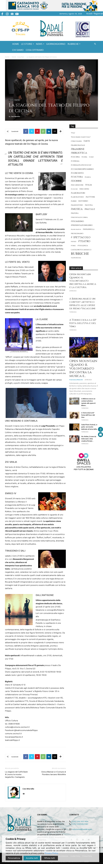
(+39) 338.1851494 (79, 821)
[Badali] (51, 28)
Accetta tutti (32, 858)
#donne (76, 181)
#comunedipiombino (82, 169)
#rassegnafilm (76, 229)
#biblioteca (79, 153)
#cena (84, 157)
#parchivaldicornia (79, 217)
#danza (88, 177)
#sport (73, 242)
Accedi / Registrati (94, 13)
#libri (73, 201)
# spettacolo (80, 237)
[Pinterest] (37, 131)
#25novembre (76, 141)
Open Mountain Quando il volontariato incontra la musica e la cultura (82, 281)
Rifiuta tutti (49, 858)
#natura (75, 213)
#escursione (77, 185)
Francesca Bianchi (76, 380)
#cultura (77, 177)
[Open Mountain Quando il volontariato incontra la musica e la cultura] (83, 347)
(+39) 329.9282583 (79, 824)
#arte (87, 141)
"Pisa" (73, 133)
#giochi (74, 189)
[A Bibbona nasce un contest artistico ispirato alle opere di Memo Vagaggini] (74, 401)
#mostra (89, 205)
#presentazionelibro (82, 225)
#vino (73, 246)
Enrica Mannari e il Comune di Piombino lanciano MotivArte (54, 773)
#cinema (75, 161)
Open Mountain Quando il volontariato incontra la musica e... (83, 368)
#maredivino (77, 205)
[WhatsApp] (43, 131)
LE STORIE (26, 43)
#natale (89, 209)
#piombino (77, 221)
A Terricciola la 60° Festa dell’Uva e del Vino (82, 323)
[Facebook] (2, 13)
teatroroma (76, 258)
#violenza (83, 245)
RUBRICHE (73, 43)
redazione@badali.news (82, 829)
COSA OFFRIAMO (35, 49)
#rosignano (77, 233)
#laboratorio (77, 197)
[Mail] (12, 13)
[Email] (54, 131)
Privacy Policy (51, 853)
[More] (60, 131)
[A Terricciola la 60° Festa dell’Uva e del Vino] (74, 415)
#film (88, 185)
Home (7, 57)
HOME (15, 43)
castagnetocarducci (81, 250)
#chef (91, 157)
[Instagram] (7, 13)
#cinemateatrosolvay (81, 165)
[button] (95, 44)
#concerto (77, 173)
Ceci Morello (15, 116)
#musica (77, 209)
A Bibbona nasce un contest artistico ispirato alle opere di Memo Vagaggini (82, 303)
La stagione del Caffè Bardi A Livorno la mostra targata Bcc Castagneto (16, 774)
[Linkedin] (48, 131)
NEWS (39, 43)
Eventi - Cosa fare (18, 57)
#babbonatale (78, 145)
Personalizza (14, 858)
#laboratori (78, 193)
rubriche (80, 253)
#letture (90, 197)
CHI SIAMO (17, 49)
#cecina (75, 157)
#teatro (84, 241)
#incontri (84, 189)
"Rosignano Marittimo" (81, 137)
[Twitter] (31, 131)
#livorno (83, 201)
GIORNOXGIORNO (55, 43)
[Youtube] (17, 13)
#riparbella (88, 229)
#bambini (77, 149)
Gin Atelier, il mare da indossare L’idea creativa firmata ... (88, 439)
